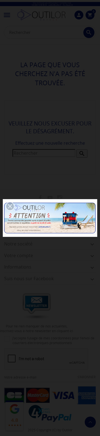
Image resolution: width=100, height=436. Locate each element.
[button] (10, 206)
